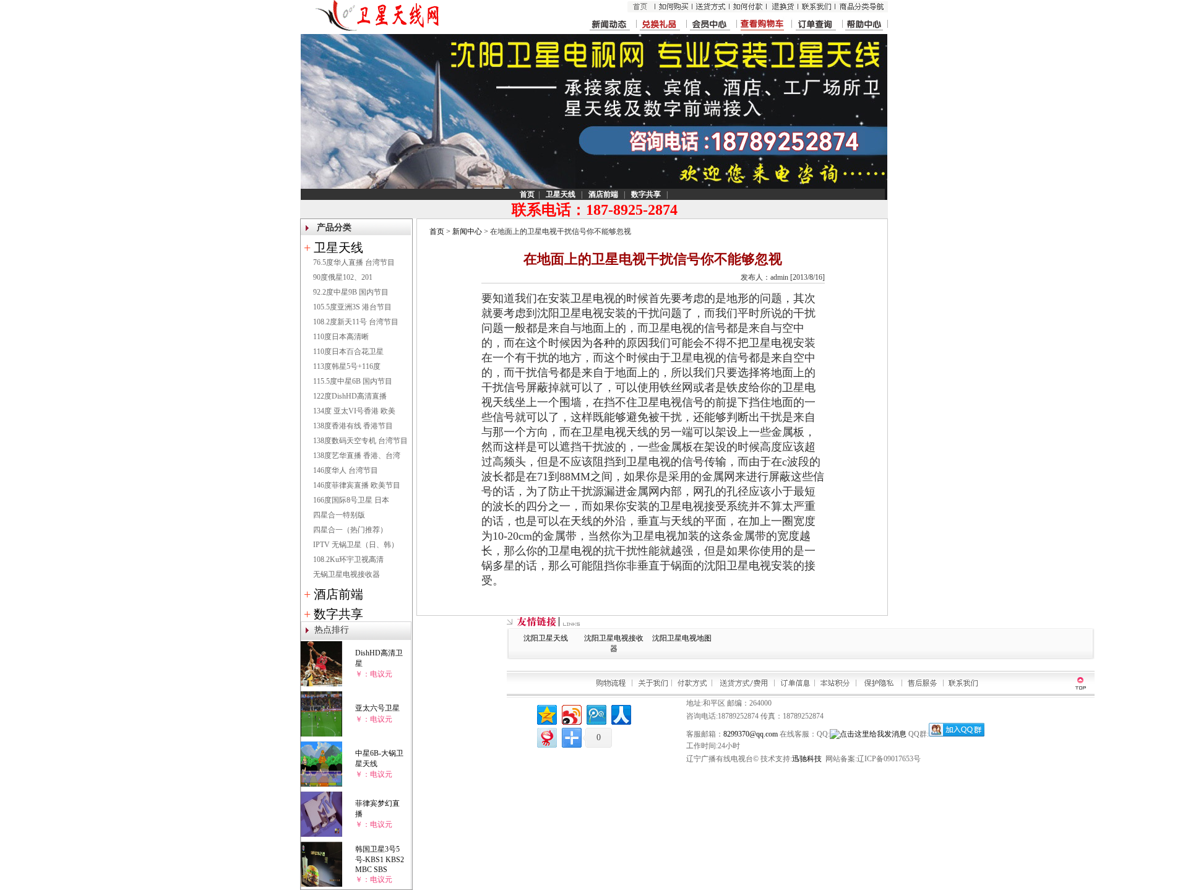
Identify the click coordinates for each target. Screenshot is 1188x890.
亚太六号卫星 (377, 708)
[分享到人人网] (620, 713)
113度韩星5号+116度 (347, 366)
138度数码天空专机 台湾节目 (360, 440)
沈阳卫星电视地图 (682, 638)
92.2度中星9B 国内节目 (351, 292)
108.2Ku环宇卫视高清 (348, 559)
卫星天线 (338, 247)
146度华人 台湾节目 (345, 470)
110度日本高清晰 (341, 336)
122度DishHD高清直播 (350, 396)
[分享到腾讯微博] (595, 713)
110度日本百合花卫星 (348, 351)
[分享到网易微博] (546, 736)
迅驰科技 (807, 758)
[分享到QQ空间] (546, 713)
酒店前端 (338, 594)
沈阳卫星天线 (545, 638)
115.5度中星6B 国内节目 (352, 381)
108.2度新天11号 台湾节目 (355, 322)
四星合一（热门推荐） (350, 529)
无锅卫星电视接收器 (346, 574)
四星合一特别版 (339, 515)
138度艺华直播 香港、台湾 (356, 455)
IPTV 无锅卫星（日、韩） (355, 544)
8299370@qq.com (750, 734)
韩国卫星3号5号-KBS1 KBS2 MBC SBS (379, 859)
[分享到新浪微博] (570, 713)
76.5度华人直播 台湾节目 (354, 262)
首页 (436, 231)
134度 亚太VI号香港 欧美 (354, 411)
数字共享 (338, 614)
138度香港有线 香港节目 (353, 425)
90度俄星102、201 (342, 277)
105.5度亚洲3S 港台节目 (352, 307)
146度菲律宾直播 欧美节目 (356, 485)
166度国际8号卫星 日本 (351, 500)
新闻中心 (467, 231)
